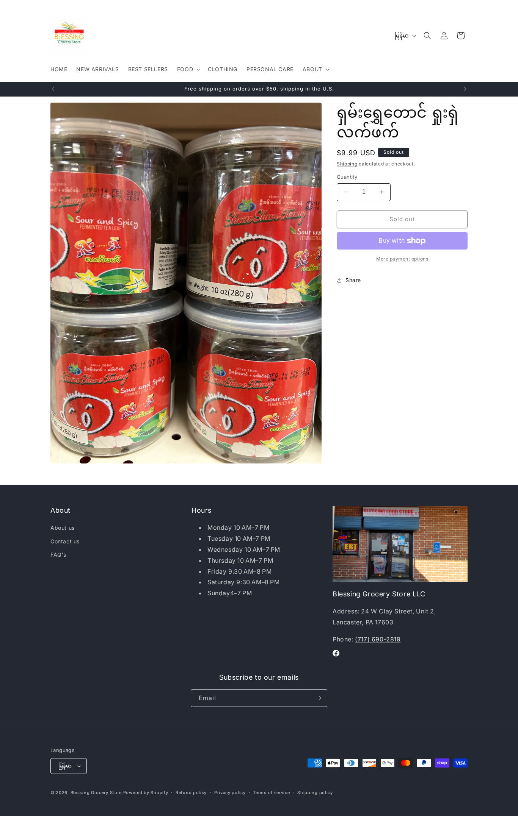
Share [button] (353, 280)
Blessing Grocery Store (96, 792)
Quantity (347, 177)
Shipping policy (315, 792)
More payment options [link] (402, 259)
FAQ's (58, 554)
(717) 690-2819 (377, 639)
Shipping (347, 164)
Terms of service (271, 792)
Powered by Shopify (145, 792)
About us (62, 527)
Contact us (65, 541)
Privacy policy (230, 792)
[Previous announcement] (53, 89)
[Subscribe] (318, 698)
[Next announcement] (465, 89)
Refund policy (191, 792)
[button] (188, 69)
